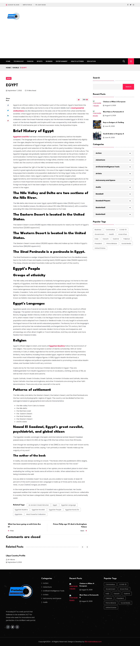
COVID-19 (122, 230)
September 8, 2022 (15, 562)
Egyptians (18, 514)
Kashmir (116, 239)
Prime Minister (111, 243)
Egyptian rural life (21, 136)
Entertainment (61, 61)
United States (100, 248)
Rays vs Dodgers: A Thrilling (113, 122)
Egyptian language (68, 505)
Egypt (55, 505)
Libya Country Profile (15, 556)
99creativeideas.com (93, 641)
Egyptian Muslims (57, 346)
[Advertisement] (70, 42)
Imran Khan (122, 234)
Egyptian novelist (38, 510)
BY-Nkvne (11, 560)
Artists (99, 173)
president (98, 243)
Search (96, 78)
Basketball (100, 207)
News (9, 78)
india (96, 239)
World (16, 67)
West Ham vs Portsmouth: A (113, 112)
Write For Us (27, 5)
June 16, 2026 (110, 126)
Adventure (100, 160)
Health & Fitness (77, 61)
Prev (12, 531)
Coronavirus (110, 230)
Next (82, 531)
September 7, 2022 (15, 91)
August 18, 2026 (13, 5)
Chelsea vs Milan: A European (114, 102)
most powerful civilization (36, 514)
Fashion (30, 61)
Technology (19, 61)
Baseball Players (103, 200)
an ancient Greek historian (39, 505)
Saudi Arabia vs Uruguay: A (113, 134)
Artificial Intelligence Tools (107, 167)
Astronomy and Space (105, 180)
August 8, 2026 (110, 105)
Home (8, 61)
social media (126, 243)
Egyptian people (55, 510)
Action (99, 153)
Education (91, 61)
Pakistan (126, 239)
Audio (98, 187)
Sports (39, 61)
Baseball (99, 194)
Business (49, 61)
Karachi (105, 239)
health (111, 234)
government (99, 234)
